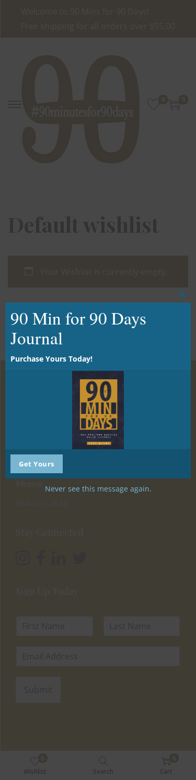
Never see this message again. (98, 489)
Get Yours (36, 464)
